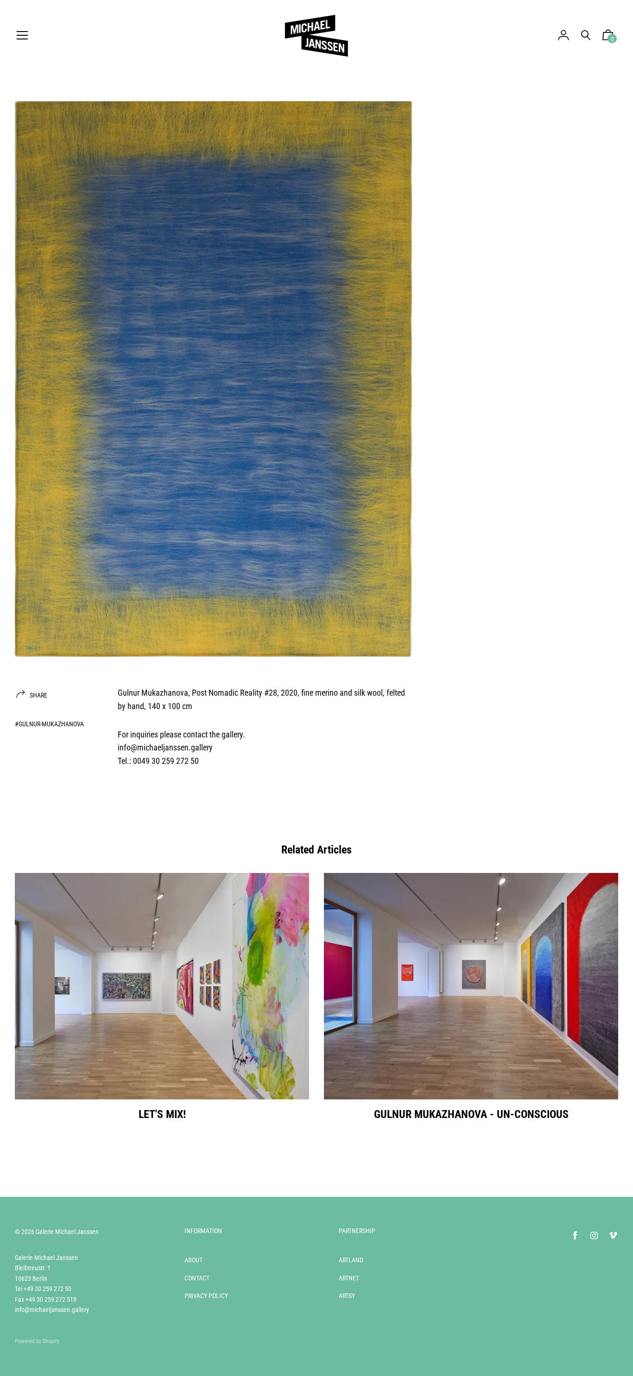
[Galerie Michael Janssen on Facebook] (575, 1235)
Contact (196, 1278)
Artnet (349, 1278)
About (193, 1260)
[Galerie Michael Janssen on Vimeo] (613, 1235)
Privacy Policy (206, 1295)
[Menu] (22, 36)
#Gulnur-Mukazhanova (49, 724)
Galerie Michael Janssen (67, 1231)
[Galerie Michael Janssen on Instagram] (594, 1235)
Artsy (347, 1295)
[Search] (586, 35)
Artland (351, 1260)
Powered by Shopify (37, 1341)
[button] (608, 37)
